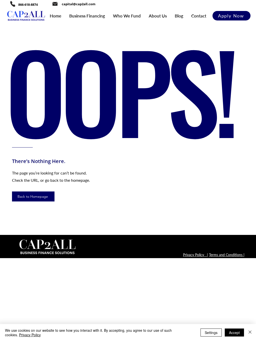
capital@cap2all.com (79, 4)
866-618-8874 (28, 4)
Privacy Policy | (195, 255)
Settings (211, 332)
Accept (234, 332)
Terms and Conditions (226, 255)
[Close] (250, 332)
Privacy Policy (30, 334)
